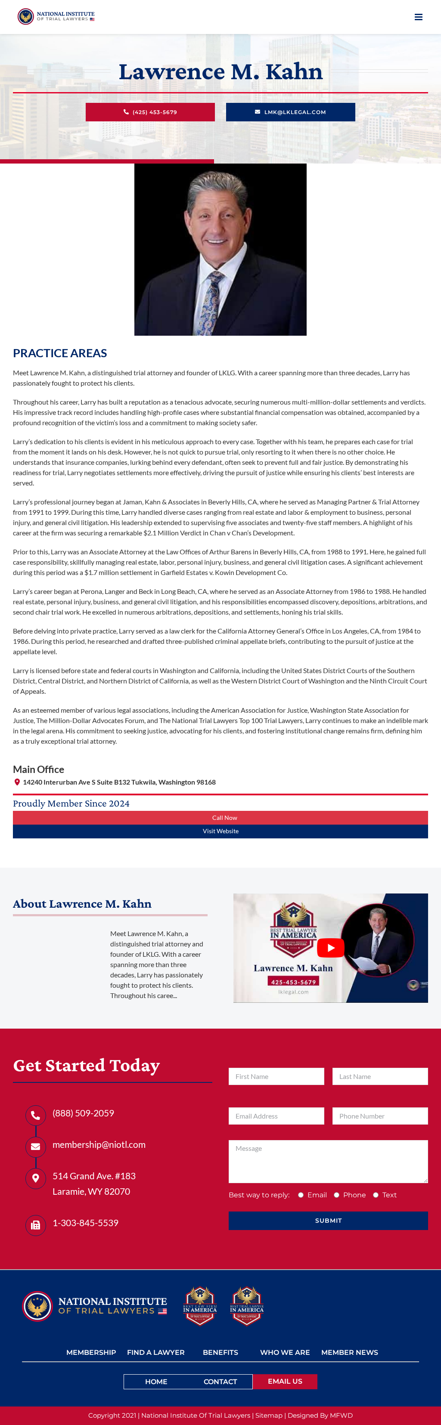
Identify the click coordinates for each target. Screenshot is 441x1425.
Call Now (224, 817)
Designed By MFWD (320, 1415)
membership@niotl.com (99, 1144)
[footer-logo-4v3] (94, 1294)
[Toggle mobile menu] (419, 17)
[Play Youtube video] (330, 948)
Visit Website (221, 831)
